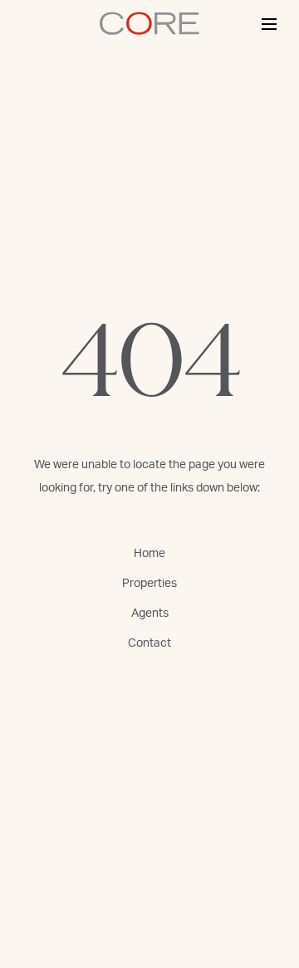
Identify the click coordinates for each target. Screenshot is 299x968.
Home (149, 554)
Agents (150, 613)
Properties (149, 583)
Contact (149, 643)
